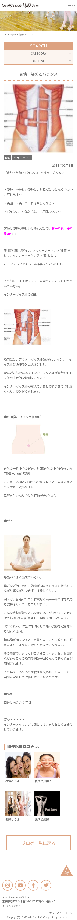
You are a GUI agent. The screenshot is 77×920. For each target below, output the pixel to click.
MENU (71, 5)
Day (7, 158)
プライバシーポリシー (62, 913)
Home (6, 34)
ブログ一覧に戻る (38, 843)
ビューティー (22, 158)
